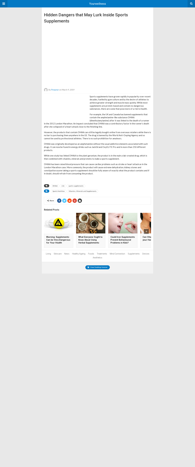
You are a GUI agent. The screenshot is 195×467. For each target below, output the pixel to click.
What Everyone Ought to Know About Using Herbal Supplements (90, 240)
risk (63, 186)
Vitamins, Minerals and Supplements (83, 191)
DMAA (55, 186)
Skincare (58, 254)
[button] (3, 3)
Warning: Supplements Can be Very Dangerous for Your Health (58, 240)
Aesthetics (97, 257)
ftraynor (55, 89)
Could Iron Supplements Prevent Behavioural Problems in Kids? (122, 240)
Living (48, 254)
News (66, 254)
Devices (145, 254)
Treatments (102, 254)
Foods (91, 254)
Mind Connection (117, 254)
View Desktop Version (98, 267)
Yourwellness (97, 3)
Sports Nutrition (59, 191)
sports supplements (76, 186)
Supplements (134, 254)
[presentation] (146, 231)
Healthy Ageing (78, 254)
